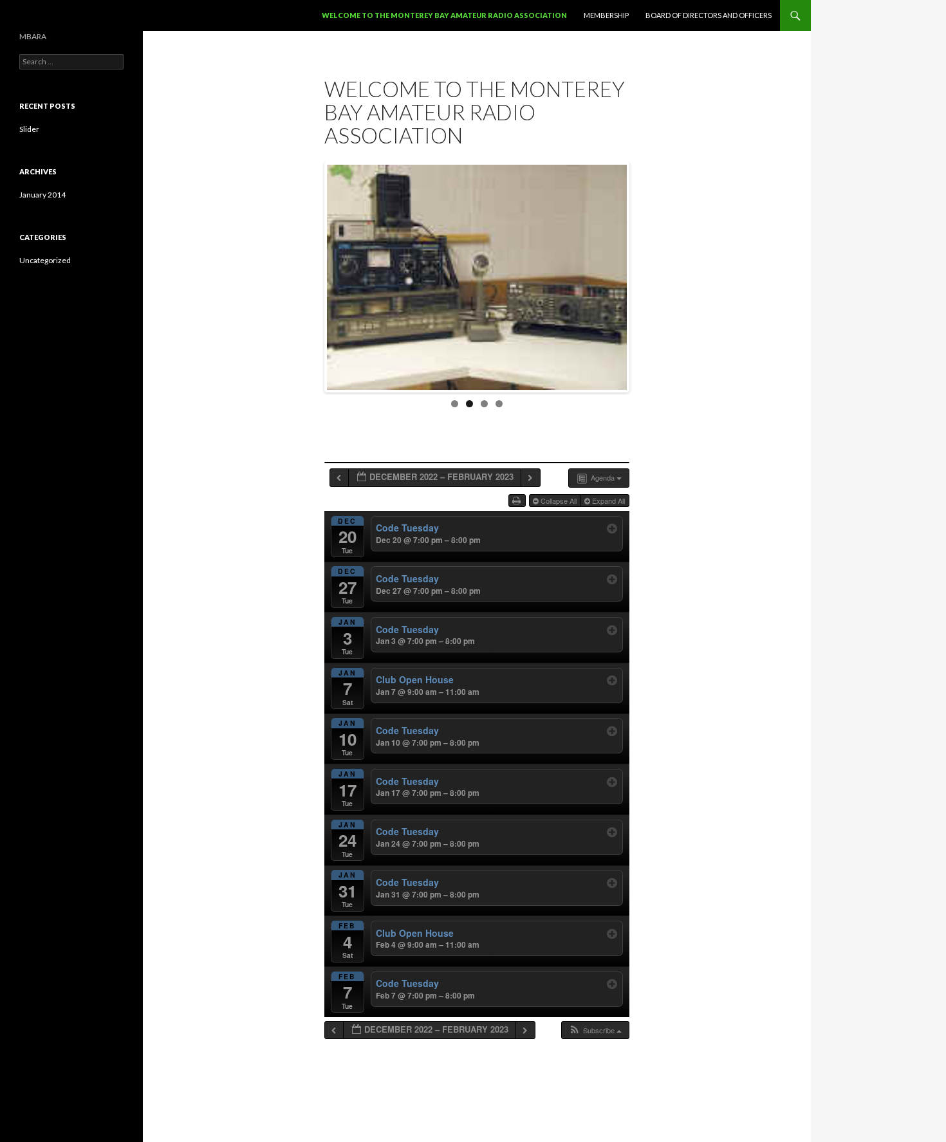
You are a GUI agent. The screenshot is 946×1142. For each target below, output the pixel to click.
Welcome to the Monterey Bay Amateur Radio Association (444, 15)
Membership (606, 15)
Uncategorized (45, 260)
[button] (595, 1030)
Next (640, 274)
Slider (29, 129)
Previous (313, 274)
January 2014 (42, 194)
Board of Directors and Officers (708, 15)
